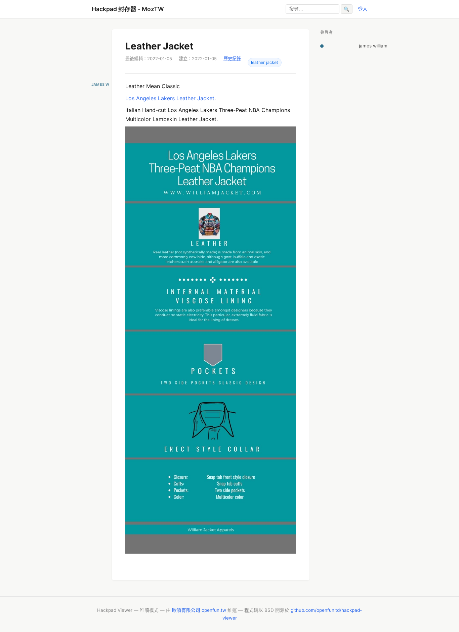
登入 (362, 9)
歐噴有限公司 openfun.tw (199, 610)
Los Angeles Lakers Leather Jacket (169, 98)
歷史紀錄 (232, 58)
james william (373, 45)
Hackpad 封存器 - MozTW (128, 8)
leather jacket (264, 62)
